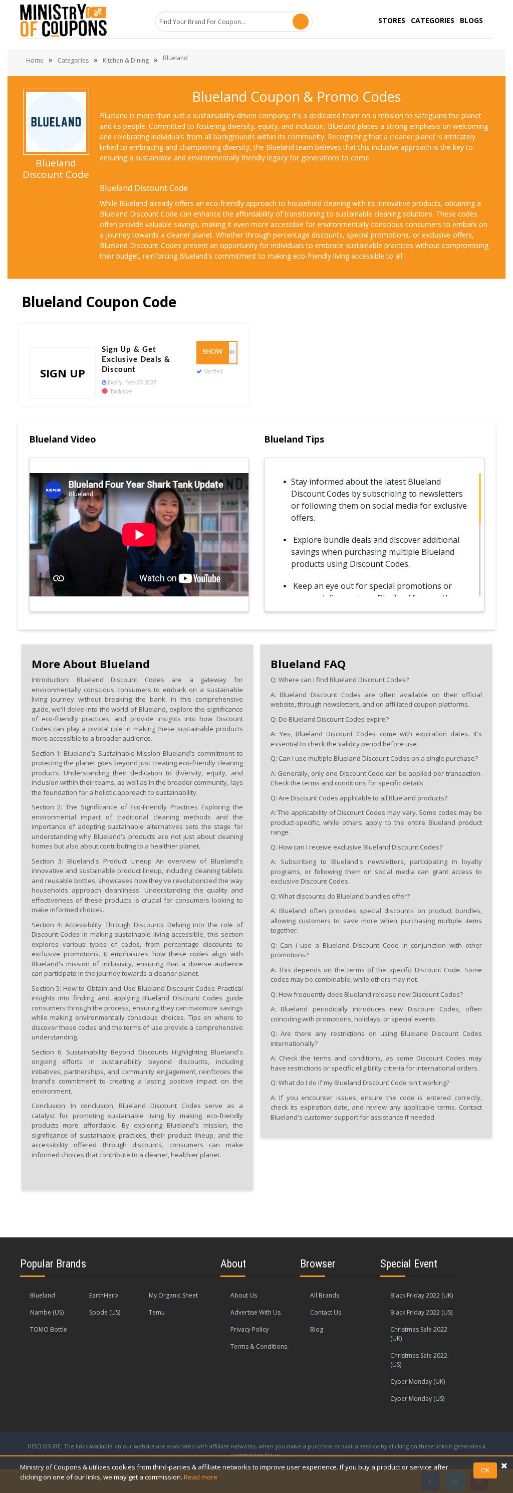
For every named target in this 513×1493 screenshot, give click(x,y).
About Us (243, 1295)
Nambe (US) (47, 1312)
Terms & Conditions (258, 1346)
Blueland (42, 1295)
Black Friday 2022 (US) (421, 1312)
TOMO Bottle (48, 1329)
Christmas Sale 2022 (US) (418, 1360)
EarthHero (103, 1295)
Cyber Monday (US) (417, 1398)
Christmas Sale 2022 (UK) (418, 1334)
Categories (432, 20)
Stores (391, 20)
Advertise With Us (255, 1312)
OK (485, 1470)
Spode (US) (104, 1312)
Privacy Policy (249, 1329)
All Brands (324, 1295)
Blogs (471, 20)
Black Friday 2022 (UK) (421, 1295)
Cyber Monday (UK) (417, 1381)
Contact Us (325, 1312)
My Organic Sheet (173, 1295)
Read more (200, 1476)
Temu (157, 1312)
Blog (316, 1329)
